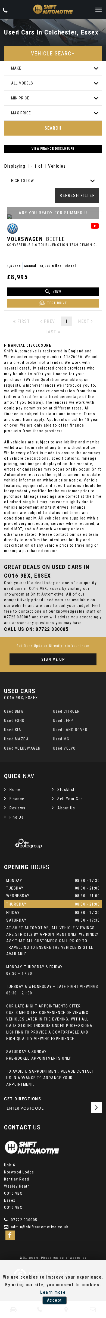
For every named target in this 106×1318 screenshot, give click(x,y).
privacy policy (76, 1257)
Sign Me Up (53, 659)
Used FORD (14, 720)
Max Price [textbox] (21, 113)
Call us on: (36, 629)
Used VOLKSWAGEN (22, 748)
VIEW (56, 292)
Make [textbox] (16, 68)
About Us (66, 808)
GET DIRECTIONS (22, 1098)
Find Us (17, 817)
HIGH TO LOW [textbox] (22, 181)
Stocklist (66, 789)
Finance (17, 799)
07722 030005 (17, 617)
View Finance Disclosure (53, 149)
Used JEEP (63, 720)
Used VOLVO (64, 748)
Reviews (18, 808)
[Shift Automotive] (53, 9)
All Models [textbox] (22, 83)
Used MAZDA (16, 739)
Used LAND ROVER (70, 730)
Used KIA (12, 730)
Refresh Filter (77, 195)
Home (15, 789)
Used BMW (14, 711)
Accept (54, 1300)
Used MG (61, 739)
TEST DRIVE (56, 303)
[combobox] (53, 68)
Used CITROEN (66, 711)
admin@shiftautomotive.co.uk (39, 1227)
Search (53, 128)
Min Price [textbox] (20, 98)
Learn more (53, 1292)
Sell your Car (69, 799)
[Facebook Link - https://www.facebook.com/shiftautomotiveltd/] (10, 1235)
